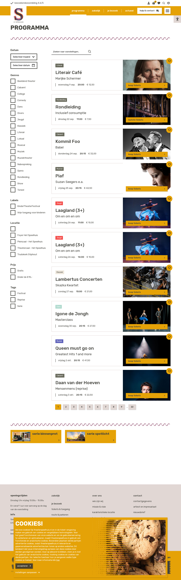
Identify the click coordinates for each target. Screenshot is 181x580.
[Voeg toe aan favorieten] (169, 61)
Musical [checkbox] (21, 145)
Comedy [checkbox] (21, 100)
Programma (78, 10)
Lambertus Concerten (78, 279)
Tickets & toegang (60, 509)
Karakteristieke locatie (103, 512)
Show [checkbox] (20, 183)
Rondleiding (68, 107)
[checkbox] (13, 228)
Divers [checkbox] (20, 113)
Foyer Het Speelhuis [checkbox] (27, 235)
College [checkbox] (21, 94)
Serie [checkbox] (19, 306)
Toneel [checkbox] (20, 190)
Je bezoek (112, 10)
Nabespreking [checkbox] (24, 164)
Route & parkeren (59, 514)
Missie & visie (99, 506)
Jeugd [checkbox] (20, 119)
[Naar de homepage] (18, 15)
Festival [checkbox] (21, 293)
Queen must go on (74, 348)
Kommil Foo (67, 141)
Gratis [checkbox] (20, 270)
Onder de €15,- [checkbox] (24, 277)
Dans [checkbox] (20, 106)
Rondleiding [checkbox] (23, 177)
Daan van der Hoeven (77, 382)
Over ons (97, 495)
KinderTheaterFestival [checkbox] (28, 206)
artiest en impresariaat (144, 506)
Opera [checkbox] (20, 170)
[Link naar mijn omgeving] (148, 3)
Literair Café (68, 72)
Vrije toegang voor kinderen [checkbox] (31, 212)
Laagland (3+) (69, 210)
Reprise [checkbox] (21, 299)
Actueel (129, 10)
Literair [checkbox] (21, 132)
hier (58, 560)
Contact (137, 495)
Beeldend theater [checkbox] (26, 81)
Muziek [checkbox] (21, 151)
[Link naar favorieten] (159, 3)
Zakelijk (96, 10)
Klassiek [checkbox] (21, 126)
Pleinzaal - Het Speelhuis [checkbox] (29, 241)
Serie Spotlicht (98, 433)
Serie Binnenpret (45, 433)
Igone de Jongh (71, 313)
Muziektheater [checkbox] (24, 158)
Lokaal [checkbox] (20, 138)
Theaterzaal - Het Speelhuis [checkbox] (31, 248)
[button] (164, 3)
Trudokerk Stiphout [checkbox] (27, 254)
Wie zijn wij (97, 501)
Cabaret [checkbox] (21, 87)
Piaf (59, 175)
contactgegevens (142, 501)
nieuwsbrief (139, 512)
